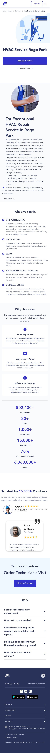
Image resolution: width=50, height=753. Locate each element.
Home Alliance (7, 11)
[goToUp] (43, 676)
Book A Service (25, 60)
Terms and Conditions (14, 734)
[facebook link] (21, 691)
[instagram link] (25, 691)
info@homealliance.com (36, 684)
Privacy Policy (11, 737)
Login (37, 4)
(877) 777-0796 (12, 684)
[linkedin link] (30, 691)
